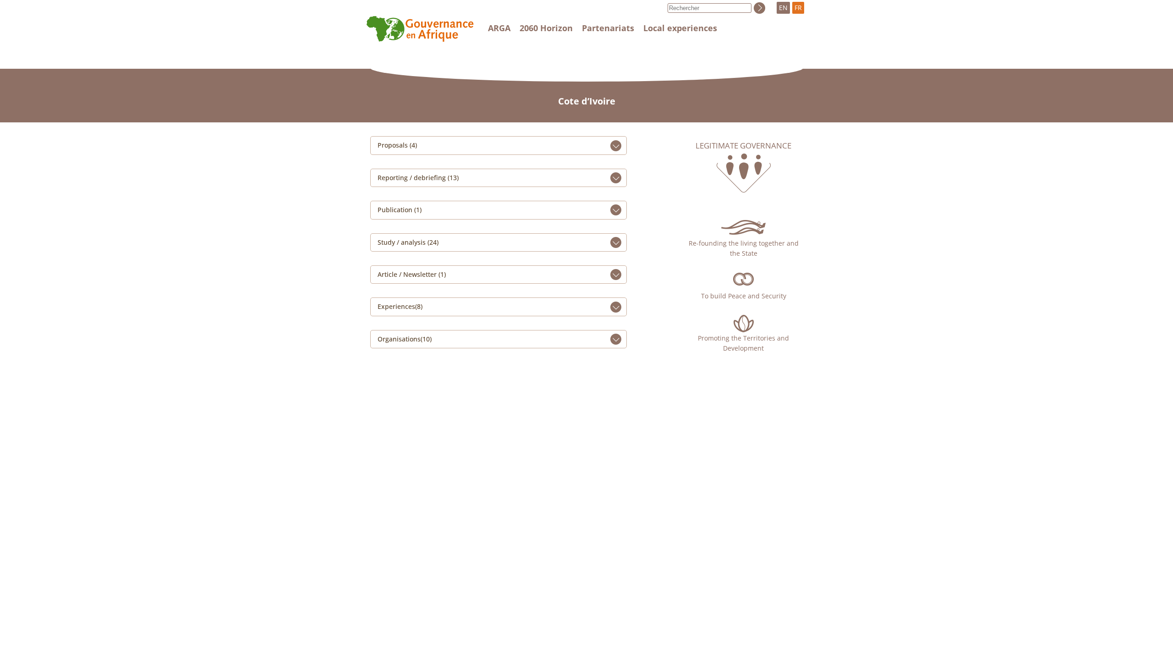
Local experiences (680, 27)
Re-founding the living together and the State (744, 248)
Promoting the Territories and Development (743, 343)
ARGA (499, 27)
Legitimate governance (743, 146)
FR (798, 7)
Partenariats (608, 27)
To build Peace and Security (743, 296)
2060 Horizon (546, 27)
